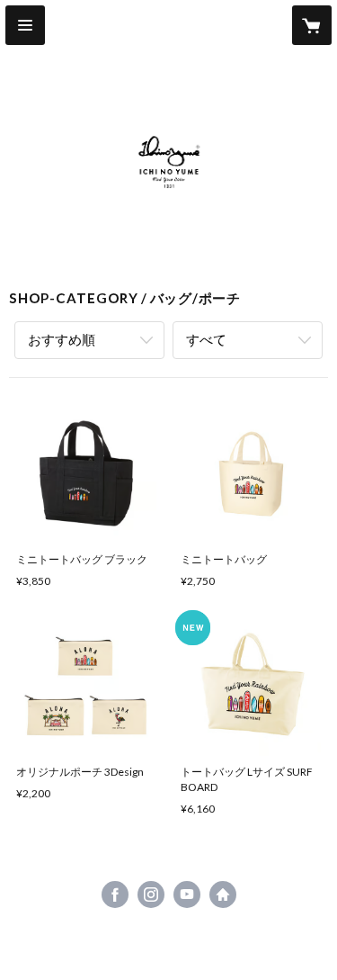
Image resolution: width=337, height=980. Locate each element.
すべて (206, 339)
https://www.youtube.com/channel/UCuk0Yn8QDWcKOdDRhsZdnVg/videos (186, 894)
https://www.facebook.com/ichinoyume (115, 894)
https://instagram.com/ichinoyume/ (150, 894)
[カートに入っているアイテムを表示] (312, 25)
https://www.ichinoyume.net (222, 894)
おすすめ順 (61, 339)
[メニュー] (25, 25)
